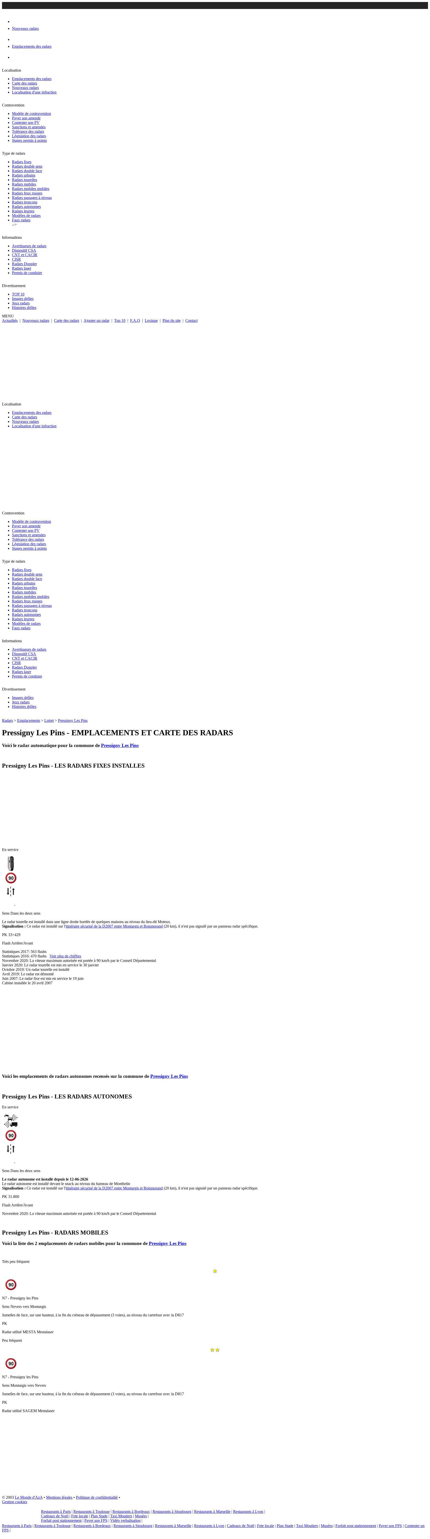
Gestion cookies (14, 1502)
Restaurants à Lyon (248, 1511)
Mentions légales (59, 1497)
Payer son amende (26, 118)
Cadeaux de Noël (54, 1516)
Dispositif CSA (24, 250)
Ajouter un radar (96, 320)
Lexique (151, 320)
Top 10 (119, 320)
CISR (16, 259)
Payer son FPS (96, 1520)
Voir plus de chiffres (65, 956)
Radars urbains (23, 175)
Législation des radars (29, 136)
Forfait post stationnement (61, 1520)
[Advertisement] (215, 360)
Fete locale (79, 1516)
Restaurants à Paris (56, 1511)
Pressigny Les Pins (73, 720)
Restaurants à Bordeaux (131, 1511)
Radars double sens (27, 166)
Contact (191, 320)
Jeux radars (21, 303)
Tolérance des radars (28, 131)
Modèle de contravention (31, 113)
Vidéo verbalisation (125, 1520)
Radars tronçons (24, 202)
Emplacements (28, 720)
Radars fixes (21, 162)
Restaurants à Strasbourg (172, 1511)
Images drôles (23, 299)
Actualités (10, 320)
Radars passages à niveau (32, 198)
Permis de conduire (27, 273)
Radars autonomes (26, 206)
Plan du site (171, 320)
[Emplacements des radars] (16, 39)
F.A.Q (135, 320)
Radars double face (27, 171)
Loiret (49, 720)
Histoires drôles (24, 307)
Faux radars (21, 220)
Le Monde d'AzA (29, 1497)
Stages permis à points (29, 140)
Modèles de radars (26, 215)
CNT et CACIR (24, 255)
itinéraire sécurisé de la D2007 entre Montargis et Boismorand (114, 926)
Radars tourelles (24, 180)
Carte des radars (24, 83)
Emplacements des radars (32, 79)
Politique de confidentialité (97, 1497)
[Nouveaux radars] (16, 21)
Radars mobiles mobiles (30, 189)
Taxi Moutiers (121, 1516)
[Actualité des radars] (24, 57)
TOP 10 (18, 294)
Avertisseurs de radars (29, 246)
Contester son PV (26, 122)
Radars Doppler (24, 264)
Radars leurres (23, 211)
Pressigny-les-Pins (30, 1162)
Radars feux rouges (27, 193)
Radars (7, 720)
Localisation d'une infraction (34, 92)
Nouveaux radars (25, 88)
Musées (141, 1516)
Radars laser (21, 268)
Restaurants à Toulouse (91, 1511)
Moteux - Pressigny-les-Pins (38, 905)
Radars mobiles (24, 184)
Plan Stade (99, 1516)
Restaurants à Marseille (212, 1511)
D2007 (7, 905)
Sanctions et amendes (29, 127)
